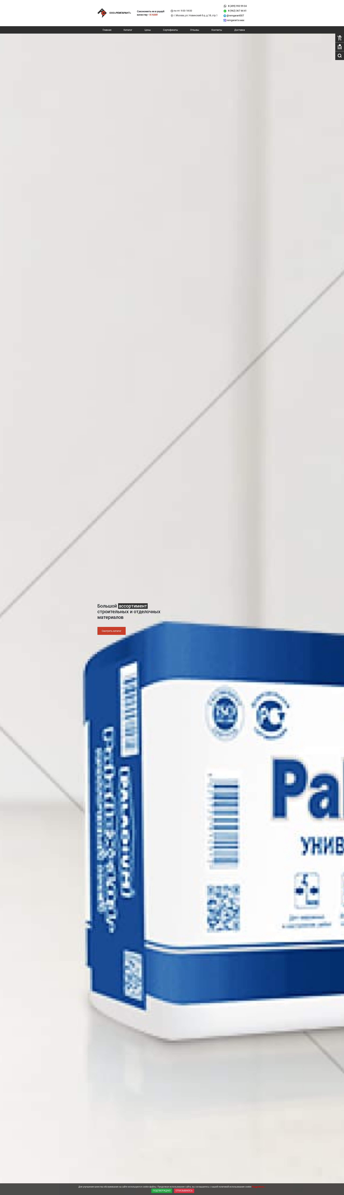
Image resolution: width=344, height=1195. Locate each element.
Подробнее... (259, 1187)
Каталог (127, 29)
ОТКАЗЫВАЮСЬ (184, 1190)
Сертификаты (170, 29)
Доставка (239, 29)
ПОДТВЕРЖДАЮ (162, 1190)
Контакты (216, 29)
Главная (107, 29)
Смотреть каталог (111, 630)
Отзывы (194, 29)
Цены (147, 29)
